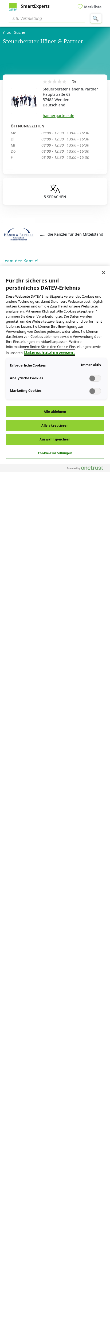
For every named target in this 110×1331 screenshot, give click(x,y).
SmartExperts (35, 6)
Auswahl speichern (55, 439)
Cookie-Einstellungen (55, 453)
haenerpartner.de (58, 115)
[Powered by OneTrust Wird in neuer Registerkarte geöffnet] (87, 468)
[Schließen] (103, 272)
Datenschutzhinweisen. (49, 352)
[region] (55, 798)
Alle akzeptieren (54, 425)
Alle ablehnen (55, 412)
